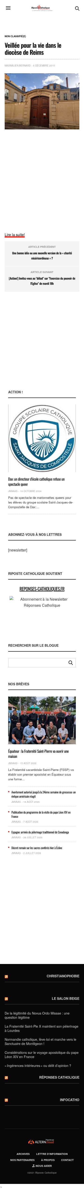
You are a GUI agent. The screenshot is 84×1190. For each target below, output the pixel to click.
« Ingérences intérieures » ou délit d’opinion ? (38, 1065)
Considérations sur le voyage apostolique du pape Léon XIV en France (42, 1054)
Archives (23, 1154)
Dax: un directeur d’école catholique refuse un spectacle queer (36, 481)
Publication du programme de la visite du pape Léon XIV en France (40, 814)
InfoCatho (69, 1099)
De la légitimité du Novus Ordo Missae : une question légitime (37, 1015)
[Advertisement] (42, 176)
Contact (67, 1160)
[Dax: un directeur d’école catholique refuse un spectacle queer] (42, 438)
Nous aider (43, 1166)
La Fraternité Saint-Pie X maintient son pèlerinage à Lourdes (41, 1028)
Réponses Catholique (59, 1077)
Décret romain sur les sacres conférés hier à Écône (36, 847)
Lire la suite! (15, 234)
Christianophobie (63, 976)
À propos (48, 1160)
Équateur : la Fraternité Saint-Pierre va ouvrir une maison (38, 753)
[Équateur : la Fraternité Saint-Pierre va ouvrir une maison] (42, 720)
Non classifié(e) (15, 36)
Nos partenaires (22, 1160)
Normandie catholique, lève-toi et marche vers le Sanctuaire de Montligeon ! (40, 1041)
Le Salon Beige (65, 998)
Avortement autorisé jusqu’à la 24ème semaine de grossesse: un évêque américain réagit (43, 794)
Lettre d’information (52, 1154)
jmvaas (13, 491)
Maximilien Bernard (18, 65)
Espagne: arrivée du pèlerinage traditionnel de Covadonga (40, 832)
